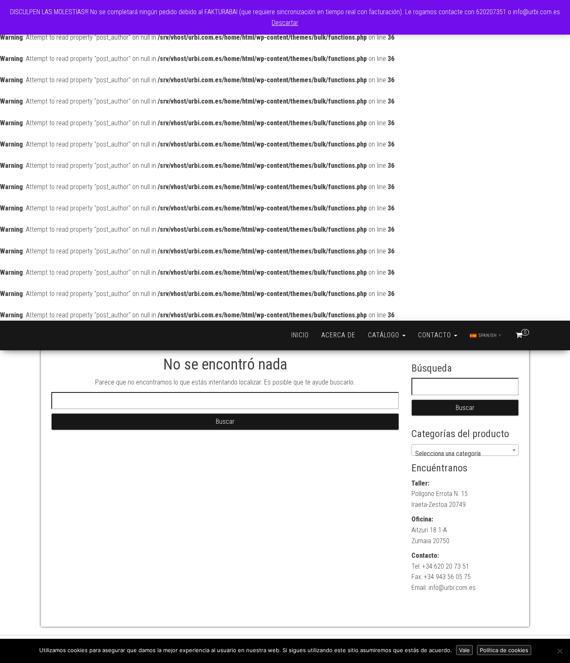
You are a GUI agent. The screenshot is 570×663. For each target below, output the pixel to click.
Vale (464, 650)
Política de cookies (504, 650)
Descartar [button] (285, 23)
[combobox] (465, 450)
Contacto (435, 335)
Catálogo (384, 335)
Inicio (300, 335)
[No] (559, 651)
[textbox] (465, 454)
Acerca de (338, 335)
